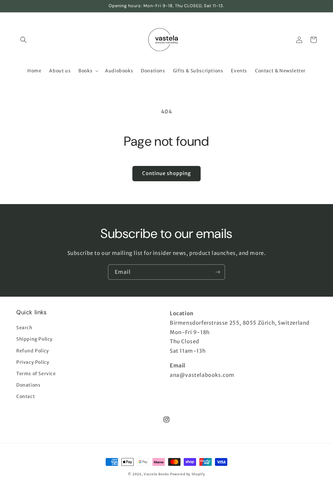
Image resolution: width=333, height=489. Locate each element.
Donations (28, 385)
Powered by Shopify (187, 474)
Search (24, 328)
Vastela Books (156, 474)
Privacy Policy (32, 362)
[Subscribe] (217, 272)
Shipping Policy (34, 339)
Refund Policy (32, 351)
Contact (25, 396)
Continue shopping (166, 173)
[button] (23, 40)
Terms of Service (36, 374)
